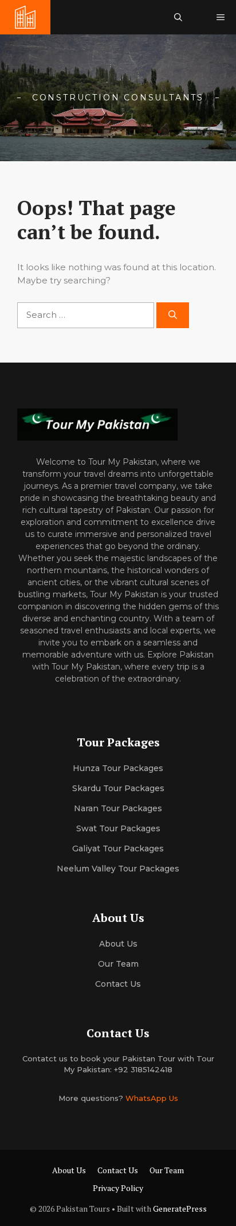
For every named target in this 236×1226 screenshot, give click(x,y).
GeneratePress (180, 1208)
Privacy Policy (118, 1187)
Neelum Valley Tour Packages (118, 868)
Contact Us (118, 984)
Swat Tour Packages (118, 828)
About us (118, 944)
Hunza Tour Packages (118, 768)
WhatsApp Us (151, 1098)
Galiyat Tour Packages (118, 848)
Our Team (167, 1170)
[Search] (172, 315)
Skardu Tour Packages (118, 788)
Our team (118, 964)
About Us (69, 1170)
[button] (178, 17)
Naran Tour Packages (118, 808)
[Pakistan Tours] (25, 17)
